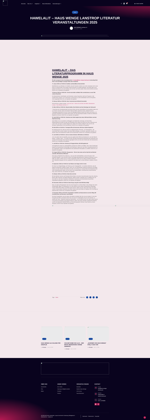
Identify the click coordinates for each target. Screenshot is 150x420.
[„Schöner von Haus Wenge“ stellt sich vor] (98, 333)
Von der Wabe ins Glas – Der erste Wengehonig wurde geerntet (74, 344)
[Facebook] (96, 404)
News (57, 297)
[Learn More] (145, 417)
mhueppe (44, 347)
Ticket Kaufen (139, 3)
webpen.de (50, 416)
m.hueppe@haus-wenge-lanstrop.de (81, 80)
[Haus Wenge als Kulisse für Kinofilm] (52, 333)
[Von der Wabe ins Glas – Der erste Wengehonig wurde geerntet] (75, 333)
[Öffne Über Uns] (32, 3)
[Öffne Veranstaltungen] (60, 3)
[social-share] (87, 297)
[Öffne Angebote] (39, 3)
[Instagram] (98, 404)
